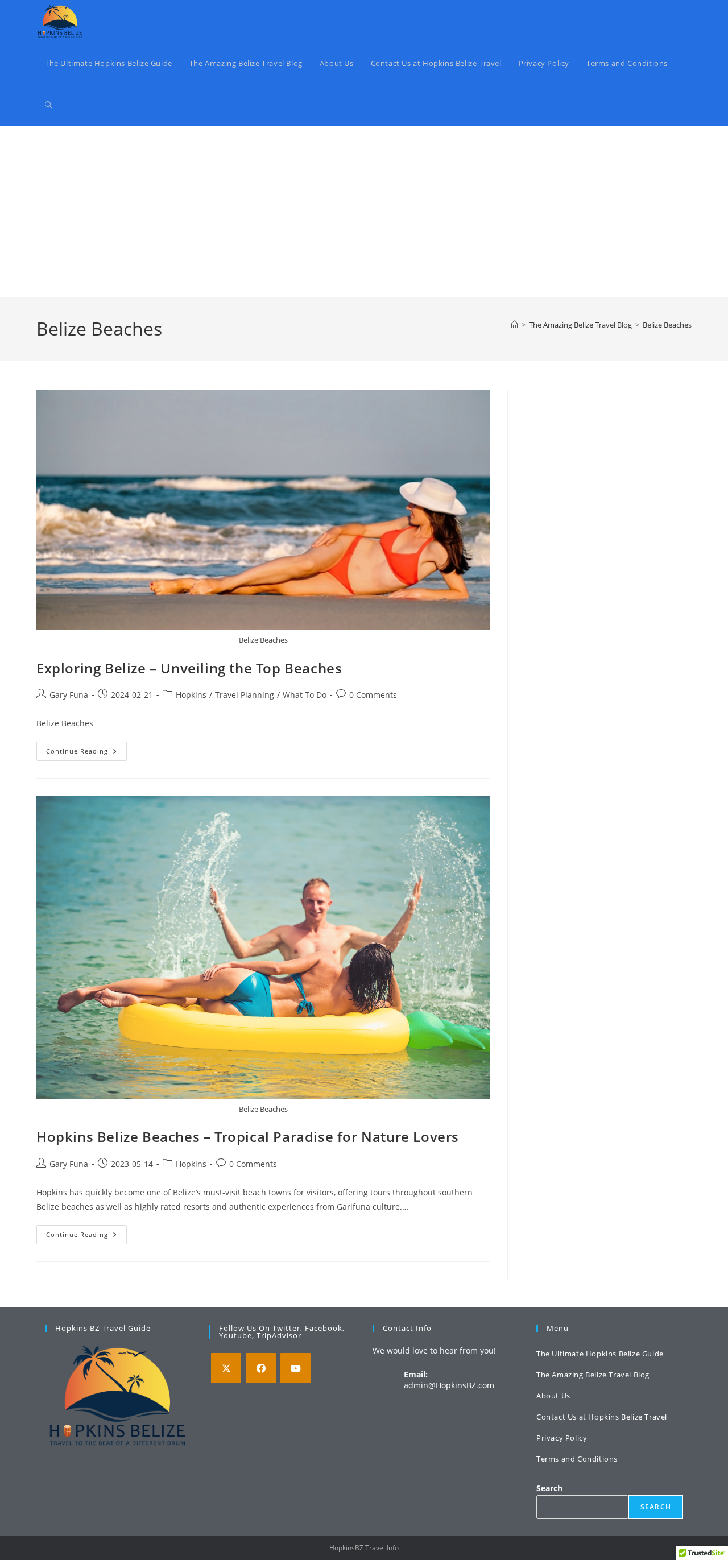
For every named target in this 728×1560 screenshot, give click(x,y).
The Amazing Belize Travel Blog (593, 1374)
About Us (553, 1396)
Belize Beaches (667, 325)
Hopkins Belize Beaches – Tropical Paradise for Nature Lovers (247, 1136)
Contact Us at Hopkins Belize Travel (601, 1417)
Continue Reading (86, 753)
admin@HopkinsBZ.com (449, 1385)
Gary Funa (68, 694)
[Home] (514, 325)
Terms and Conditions (577, 1459)
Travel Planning (244, 694)
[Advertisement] (364, 211)
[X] (226, 1368)
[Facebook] (260, 1368)
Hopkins (191, 694)
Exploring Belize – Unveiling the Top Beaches (189, 668)
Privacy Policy (561, 1438)
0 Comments (373, 694)
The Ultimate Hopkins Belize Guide (600, 1353)
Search (549, 1488)
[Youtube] (295, 1368)
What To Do (304, 694)
